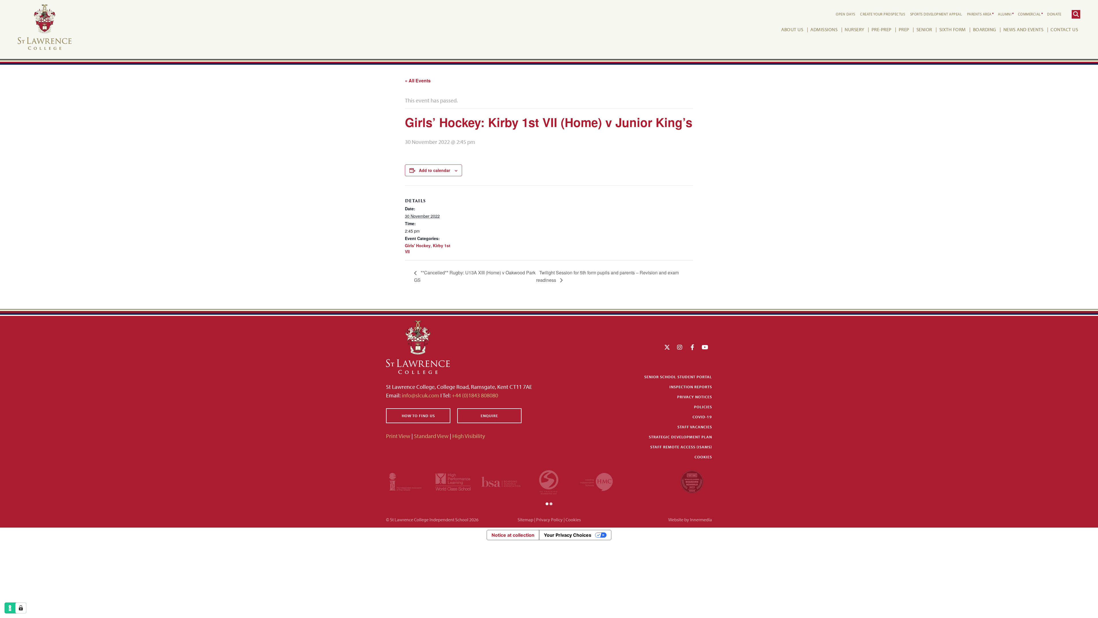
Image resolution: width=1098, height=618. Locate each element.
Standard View (431, 435)
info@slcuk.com (420, 395)
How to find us (418, 415)
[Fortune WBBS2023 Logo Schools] (692, 481)
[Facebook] (692, 347)
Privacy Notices (694, 396)
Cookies (703, 456)
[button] (547, 503)
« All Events (418, 80)
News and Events (1023, 29)
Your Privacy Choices (567, 535)
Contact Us (1064, 29)
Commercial (1029, 14)
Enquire (489, 415)
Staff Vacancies (694, 426)
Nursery (854, 29)
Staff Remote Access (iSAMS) (681, 446)
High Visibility (468, 435)
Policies (703, 406)
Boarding (984, 29)
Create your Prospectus (882, 14)
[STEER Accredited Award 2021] (549, 481)
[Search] (1076, 14)
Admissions (824, 29)
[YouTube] (705, 347)
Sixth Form (952, 29)
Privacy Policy (549, 519)
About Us (792, 29)
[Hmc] (596, 481)
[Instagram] (679, 347)
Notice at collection (513, 535)
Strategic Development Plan (680, 436)
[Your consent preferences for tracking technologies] (20, 608)
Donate (1054, 14)
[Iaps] (405, 481)
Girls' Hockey (418, 245)
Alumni (1004, 14)
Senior (924, 29)
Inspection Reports (690, 386)
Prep (904, 29)
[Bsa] (500, 481)
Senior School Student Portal (678, 376)
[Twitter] (667, 347)
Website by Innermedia (690, 519)
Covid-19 (702, 416)
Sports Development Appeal (936, 14)
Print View (398, 435)
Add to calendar (434, 170)
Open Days (845, 14)
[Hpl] (453, 481)
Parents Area (979, 14)
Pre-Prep (882, 29)
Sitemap (525, 519)
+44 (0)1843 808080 (474, 395)
